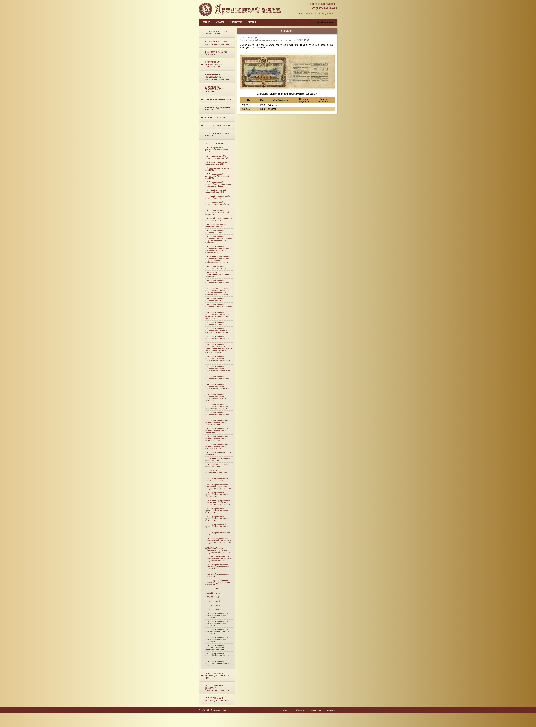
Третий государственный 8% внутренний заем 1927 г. (218, 219)
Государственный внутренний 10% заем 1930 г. (216, 323)
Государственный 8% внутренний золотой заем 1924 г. (218, 157)
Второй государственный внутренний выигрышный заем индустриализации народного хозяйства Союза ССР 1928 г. (217, 259)
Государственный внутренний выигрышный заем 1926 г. (217, 204)
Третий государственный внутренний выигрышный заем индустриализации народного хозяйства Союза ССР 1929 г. (217, 291)
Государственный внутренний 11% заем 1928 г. (216, 267)
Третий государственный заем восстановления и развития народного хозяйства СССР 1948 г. (218, 541)
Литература (236, 22)
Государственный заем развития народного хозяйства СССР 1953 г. (217, 583)
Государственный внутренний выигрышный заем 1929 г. (217, 282)
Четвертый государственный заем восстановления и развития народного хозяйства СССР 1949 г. (218, 550)
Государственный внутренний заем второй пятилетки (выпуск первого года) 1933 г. (217, 359)
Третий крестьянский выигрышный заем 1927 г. (215, 225)
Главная (205, 22)
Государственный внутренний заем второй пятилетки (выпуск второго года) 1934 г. (217, 369)
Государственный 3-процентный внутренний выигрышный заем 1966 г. (215, 647)
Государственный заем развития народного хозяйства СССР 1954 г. (217, 615)
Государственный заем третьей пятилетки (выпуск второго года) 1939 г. (216, 430)
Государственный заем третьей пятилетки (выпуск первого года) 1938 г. (216, 422)
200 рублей (215, 605)
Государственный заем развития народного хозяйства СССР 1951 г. (217, 567)
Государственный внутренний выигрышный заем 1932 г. (217, 339)
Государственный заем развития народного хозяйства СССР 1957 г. (217, 639)
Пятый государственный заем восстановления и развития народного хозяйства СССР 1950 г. (218, 559)
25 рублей (215, 593)
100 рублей (215, 601)
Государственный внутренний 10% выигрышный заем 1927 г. (217, 212)
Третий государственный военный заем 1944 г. (217, 465)
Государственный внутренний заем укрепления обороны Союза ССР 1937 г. (216, 406)
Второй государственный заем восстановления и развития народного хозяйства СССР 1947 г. (218, 503)
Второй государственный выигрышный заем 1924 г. (217, 163)
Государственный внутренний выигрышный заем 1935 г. (217, 378)
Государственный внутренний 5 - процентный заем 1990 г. (218, 664)
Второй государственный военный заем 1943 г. (217, 459)
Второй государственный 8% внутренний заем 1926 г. (218, 197)
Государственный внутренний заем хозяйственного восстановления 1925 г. (218, 184)
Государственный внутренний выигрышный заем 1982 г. (217, 656)
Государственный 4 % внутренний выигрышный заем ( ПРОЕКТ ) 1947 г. (217, 519)
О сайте (220, 22)
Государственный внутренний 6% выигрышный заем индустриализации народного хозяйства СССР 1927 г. (218, 239)
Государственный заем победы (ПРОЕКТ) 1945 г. (216, 480)
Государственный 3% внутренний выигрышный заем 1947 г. (217, 527)
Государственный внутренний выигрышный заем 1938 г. (217, 414)
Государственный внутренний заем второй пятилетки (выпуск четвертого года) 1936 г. (216, 397)
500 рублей (215, 609)
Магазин (252, 22)
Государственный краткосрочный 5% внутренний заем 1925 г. (217, 176)
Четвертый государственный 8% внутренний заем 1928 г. (218, 274)
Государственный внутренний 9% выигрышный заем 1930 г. (218, 306)
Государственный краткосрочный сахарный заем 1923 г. (217, 150)
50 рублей (215, 597)
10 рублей (215, 589)
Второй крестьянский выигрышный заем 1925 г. (215, 191)
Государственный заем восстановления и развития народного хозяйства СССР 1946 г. (218, 487)
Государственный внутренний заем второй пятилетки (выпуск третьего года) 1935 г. (218, 387)
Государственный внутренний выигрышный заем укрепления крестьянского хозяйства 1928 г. (217, 249)
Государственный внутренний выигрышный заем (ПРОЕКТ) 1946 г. (217, 495)
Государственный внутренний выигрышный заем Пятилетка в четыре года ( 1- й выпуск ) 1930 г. (217, 315)
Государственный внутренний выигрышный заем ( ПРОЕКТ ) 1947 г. (217, 511)
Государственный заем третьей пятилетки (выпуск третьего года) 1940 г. (216, 438)
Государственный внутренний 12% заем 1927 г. (216, 231)
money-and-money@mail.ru (320, 13)
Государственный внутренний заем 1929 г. (214, 299)
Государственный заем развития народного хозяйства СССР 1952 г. (217, 575)
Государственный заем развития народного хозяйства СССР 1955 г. (217, 623)
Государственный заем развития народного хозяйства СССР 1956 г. (217, 631)
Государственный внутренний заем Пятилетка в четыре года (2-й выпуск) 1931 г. (217, 330)
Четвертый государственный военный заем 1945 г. (217, 473)
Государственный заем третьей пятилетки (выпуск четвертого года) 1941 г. (216, 446)
